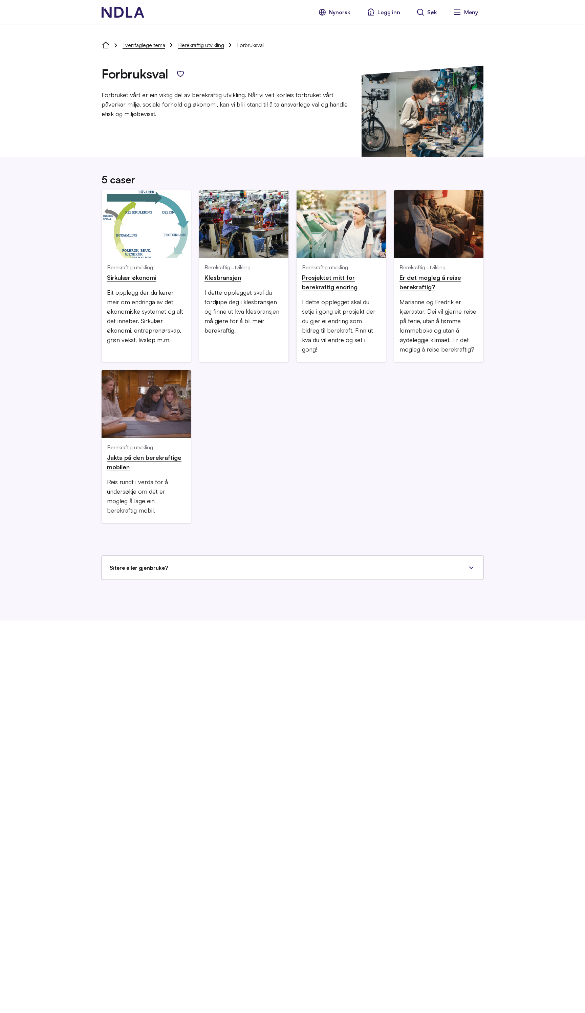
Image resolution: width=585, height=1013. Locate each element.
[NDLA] (123, 12)
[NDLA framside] (106, 45)
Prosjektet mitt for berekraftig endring (330, 282)
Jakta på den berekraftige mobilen (144, 462)
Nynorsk (339, 12)
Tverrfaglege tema (144, 45)
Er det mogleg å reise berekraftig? (430, 282)
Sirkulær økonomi (131, 277)
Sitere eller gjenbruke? (139, 567)
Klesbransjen (222, 277)
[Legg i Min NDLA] (180, 74)
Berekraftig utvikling (201, 45)
